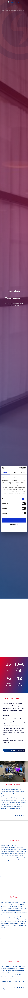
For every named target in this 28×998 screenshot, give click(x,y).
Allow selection (14, 524)
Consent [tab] (5, 472)
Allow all (14, 520)
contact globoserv (15, 750)
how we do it (17, 934)
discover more (17, 651)
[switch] (24, 503)
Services (8, 10)
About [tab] (23, 472)
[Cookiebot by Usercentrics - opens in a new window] (19, 468)
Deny (14, 529)
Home (3, 10)
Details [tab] (14, 472)
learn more (18, 815)
